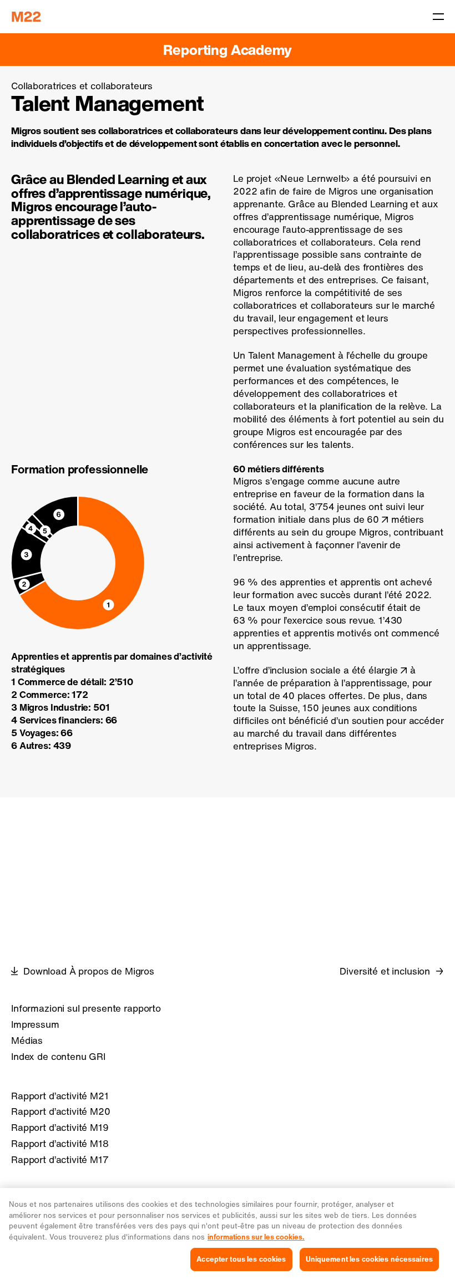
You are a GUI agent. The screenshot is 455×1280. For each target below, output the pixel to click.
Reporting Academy (227, 49)
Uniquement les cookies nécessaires (369, 1259)
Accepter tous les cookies (241, 1259)
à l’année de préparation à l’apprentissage (324, 676)
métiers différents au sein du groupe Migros (328, 525)
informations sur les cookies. (256, 1237)
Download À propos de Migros (88, 971)
